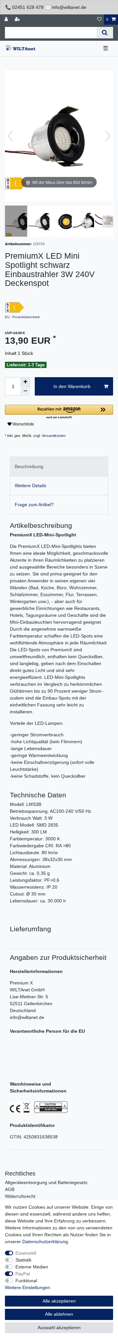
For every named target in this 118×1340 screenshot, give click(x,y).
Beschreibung (29, 466)
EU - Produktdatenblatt (22, 317)
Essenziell (25, 1253)
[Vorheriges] (10, 136)
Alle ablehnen (59, 1314)
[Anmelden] (6, 19)
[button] (59, 412)
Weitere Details (30, 485)
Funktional (26, 1280)
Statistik (23, 1260)
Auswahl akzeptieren (59, 1327)
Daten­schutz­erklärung (45, 1241)
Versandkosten (54, 436)
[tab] (59, 466)
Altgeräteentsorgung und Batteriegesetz (46, 1182)
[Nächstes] (108, 136)
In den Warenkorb (71, 386)
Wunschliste (22, 424)
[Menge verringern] (25, 391)
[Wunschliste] (99, 19)
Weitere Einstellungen (27, 1287)
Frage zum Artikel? (34, 504)
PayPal (22, 1273)
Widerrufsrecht (20, 1196)
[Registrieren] (18, 19)
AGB (9, 1189)
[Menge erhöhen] (25, 381)
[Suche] (104, 32)
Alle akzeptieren (59, 1301)
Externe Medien (31, 1266)
